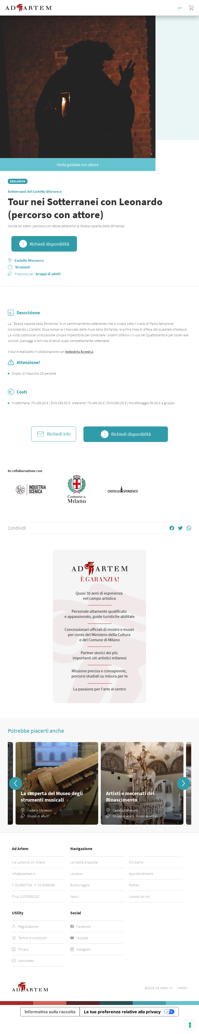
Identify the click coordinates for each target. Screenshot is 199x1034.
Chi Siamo (136, 862)
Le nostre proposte (84, 862)
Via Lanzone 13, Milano (28, 862)
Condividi (17, 528)
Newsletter (26, 960)
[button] (180, 8)
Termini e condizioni (32, 938)
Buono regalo (79, 885)
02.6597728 (23, 885)
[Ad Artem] (28, 8)
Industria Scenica (79, 351)
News (74, 896)
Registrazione (28, 926)
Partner (134, 885)
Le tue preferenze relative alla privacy (122, 1011)
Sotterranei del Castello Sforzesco (35, 191)
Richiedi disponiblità (49, 244)
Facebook (83, 926)
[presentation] (15, 783)
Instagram (83, 949)
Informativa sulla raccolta (50, 1011)
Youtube (82, 938)
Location (76, 873)
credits (182, 988)
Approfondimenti (141, 873)
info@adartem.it (23, 873)
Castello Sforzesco (29, 260)
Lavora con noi (139, 896)
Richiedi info (59, 434)
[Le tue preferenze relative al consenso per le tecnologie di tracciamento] (190, 1025)
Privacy (23, 949)
